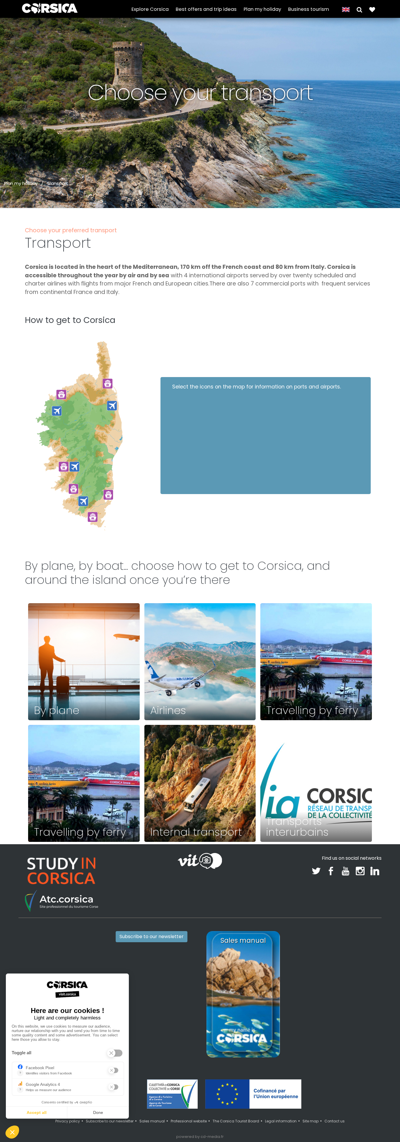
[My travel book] (372, 9)
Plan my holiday (262, 9)
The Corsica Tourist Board (236, 1121)
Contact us (334, 1121)
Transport (57, 183)
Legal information (281, 1121)
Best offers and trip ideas (206, 9)
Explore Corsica (150, 9)
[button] (359, 9)
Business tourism (308, 9)
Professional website (189, 1121)
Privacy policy (67, 1121)
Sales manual (152, 1121)
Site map (310, 1121)
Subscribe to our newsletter (151, 936)
